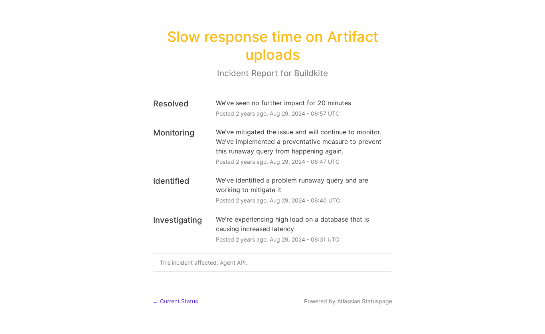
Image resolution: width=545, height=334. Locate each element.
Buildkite (311, 73)
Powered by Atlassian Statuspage (348, 301)
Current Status (175, 301)
